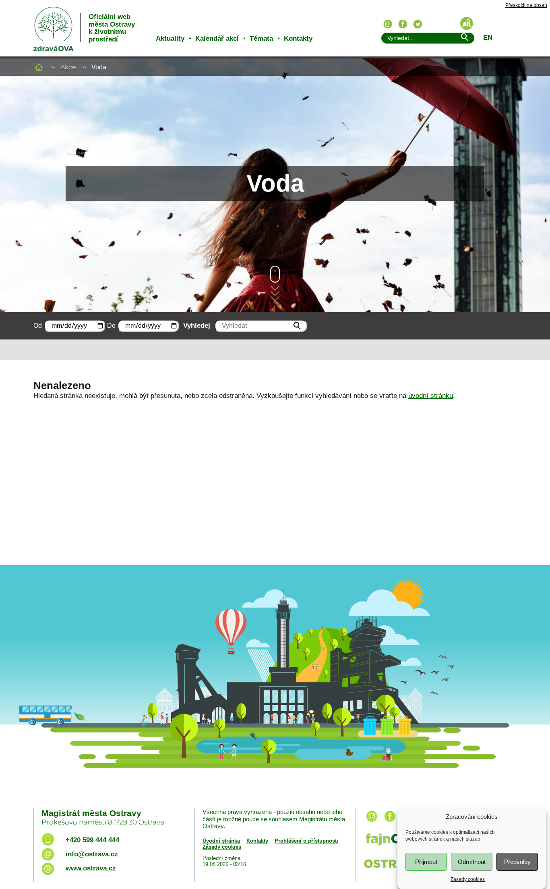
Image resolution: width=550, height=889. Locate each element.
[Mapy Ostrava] (466, 23)
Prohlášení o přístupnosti (306, 841)
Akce (68, 67)
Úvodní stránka (221, 841)
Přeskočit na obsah (526, 5)
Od (37, 325)
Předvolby (517, 861)
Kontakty (298, 38)
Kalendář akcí (217, 38)
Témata (261, 38)
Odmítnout (472, 861)
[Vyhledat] (464, 38)
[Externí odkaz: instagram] (372, 822)
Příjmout (426, 861)
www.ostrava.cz (91, 868)
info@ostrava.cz (92, 854)
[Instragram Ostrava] (387, 24)
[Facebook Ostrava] (402, 24)
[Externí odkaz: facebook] (390, 822)
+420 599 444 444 (92, 840)
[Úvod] (39, 67)
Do (111, 325)
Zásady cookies (468, 879)
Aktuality (170, 38)
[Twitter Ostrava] (417, 24)
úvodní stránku (430, 396)
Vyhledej (196, 325)
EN (487, 38)
